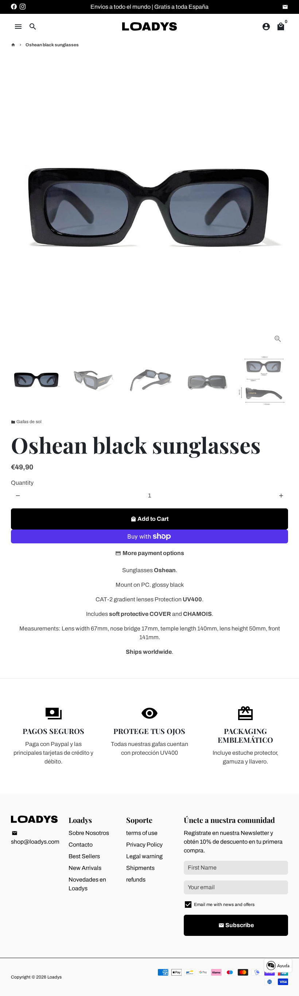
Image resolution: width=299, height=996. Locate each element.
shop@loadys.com (35, 837)
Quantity (22, 483)
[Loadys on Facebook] (14, 7)
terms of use (142, 833)
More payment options (153, 553)
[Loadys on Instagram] (23, 7)
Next (278, 211)
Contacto (81, 844)
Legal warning (144, 856)
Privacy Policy (144, 844)
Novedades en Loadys (87, 883)
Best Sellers (84, 856)
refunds (135, 879)
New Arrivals (85, 868)
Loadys (54, 977)
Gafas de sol (26, 421)
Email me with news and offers (224, 904)
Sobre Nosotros (89, 833)
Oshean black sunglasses (52, 44)
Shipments (140, 868)
